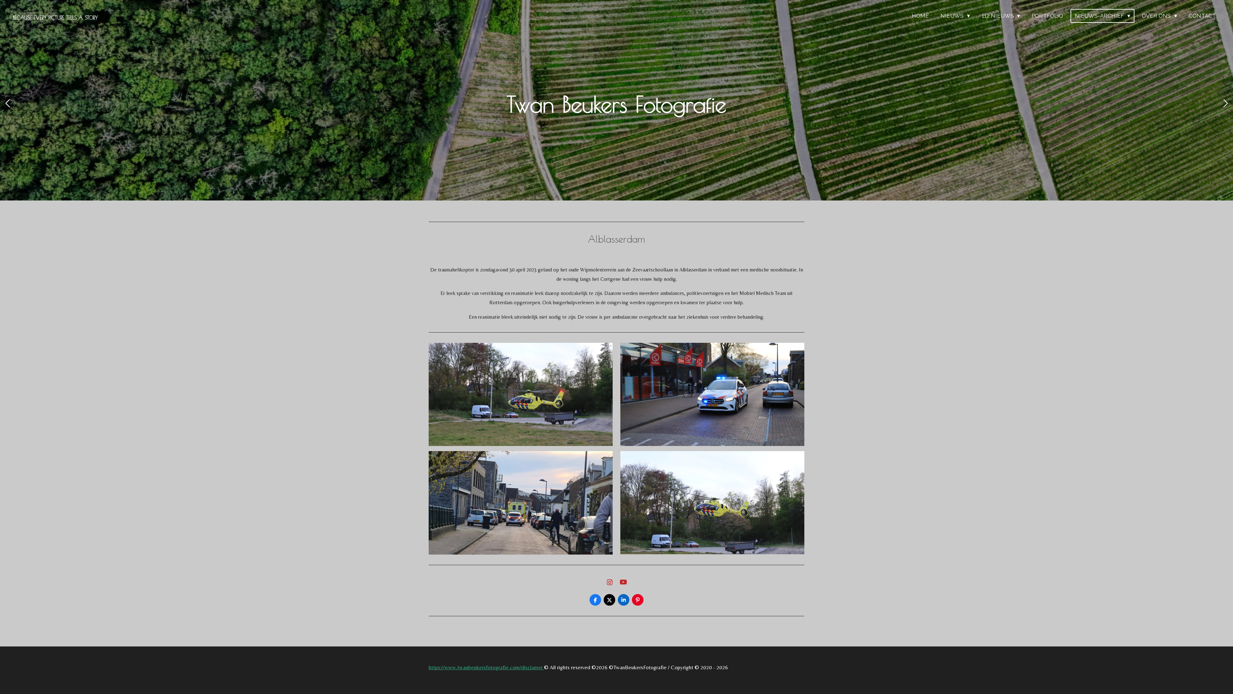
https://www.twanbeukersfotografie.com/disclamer (486, 667)
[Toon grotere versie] (521, 394)
